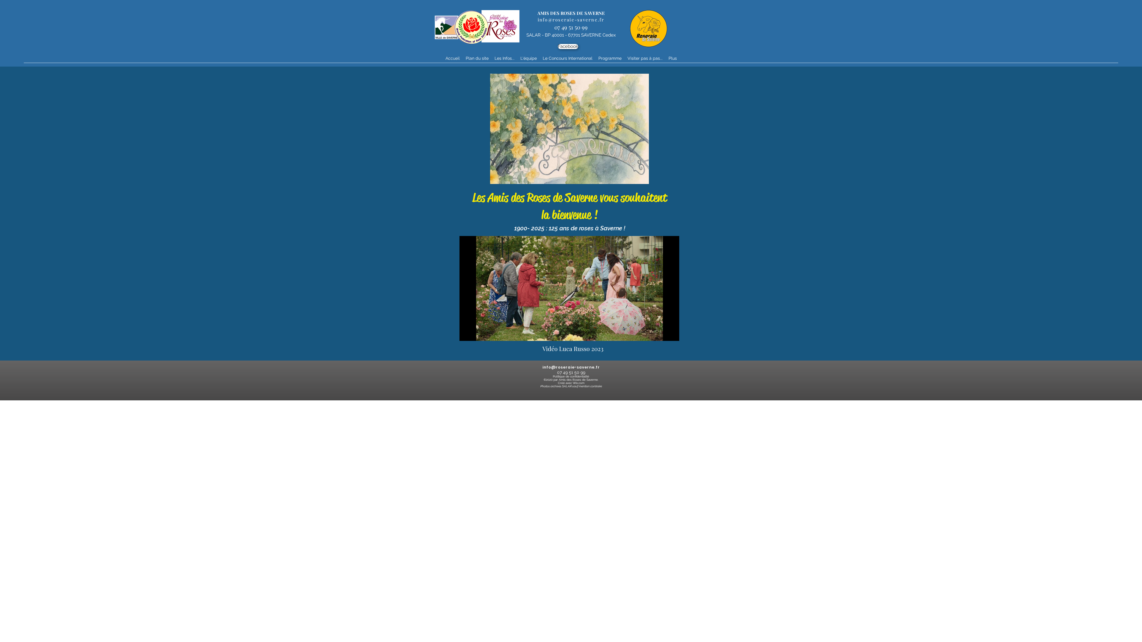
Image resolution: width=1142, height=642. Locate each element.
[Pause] (467, 333)
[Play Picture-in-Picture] (661, 333)
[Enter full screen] (671, 333)
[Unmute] (477, 333)
